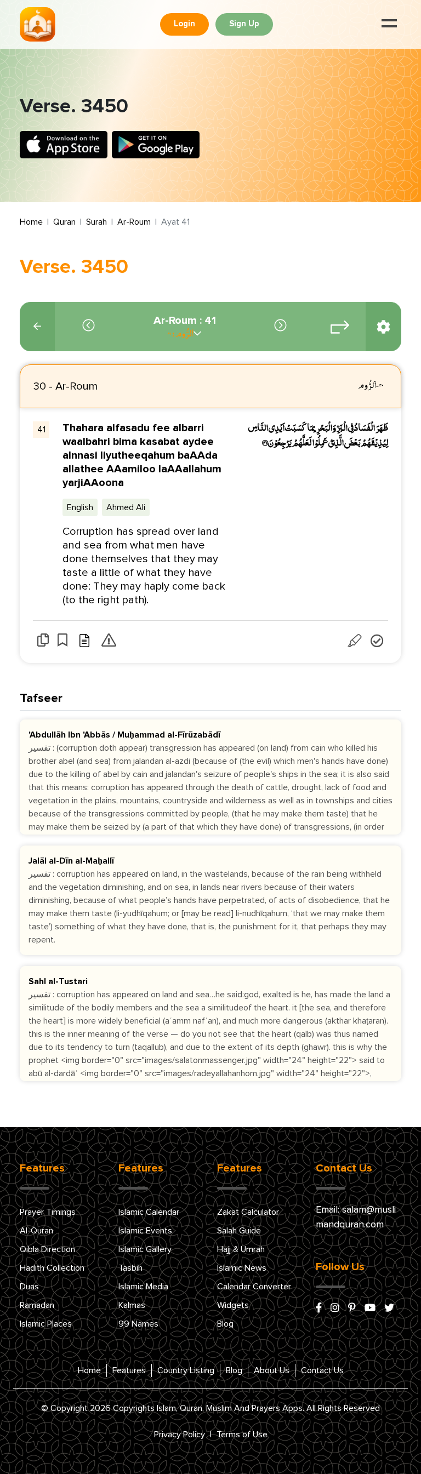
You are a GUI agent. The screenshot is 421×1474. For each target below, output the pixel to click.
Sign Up (244, 24)
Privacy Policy (179, 1434)
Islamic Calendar (148, 1212)
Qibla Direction (47, 1249)
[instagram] (335, 1308)
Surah (96, 222)
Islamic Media (143, 1286)
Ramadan (37, 1305)
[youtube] (370, 1308)
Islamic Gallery (145, 1249)
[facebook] (319, 1308)
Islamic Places (46, 1323)
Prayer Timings (48, 1212)
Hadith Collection (52, 1268)
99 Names (138, 1323)
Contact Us (322, 1370)
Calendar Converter (254, 1286)
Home (31, 222)
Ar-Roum (134, 222)
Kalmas (131, 1305)
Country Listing (185, 1370)
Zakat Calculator (248, 1212)
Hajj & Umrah (241, 1249)
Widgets (233, 1305)
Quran (64, 222)
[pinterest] (352, 1308)
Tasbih (130, 1268)
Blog (225, 1323)
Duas (29, 1286)
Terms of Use (242, 1434)
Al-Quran (36, 1230)
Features (129, 1370)
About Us (271, 1370)
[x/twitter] (389, 1308)
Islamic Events (145, 1230)
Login (184, 24)
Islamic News (241, 1268)
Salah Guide (239, 1230)
